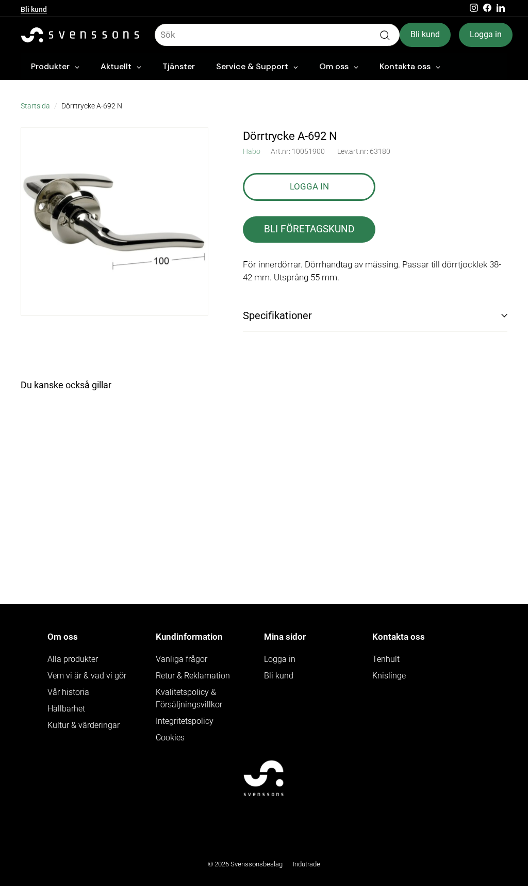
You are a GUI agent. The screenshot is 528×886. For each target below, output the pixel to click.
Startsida (35, 106)
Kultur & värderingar (83, 725)
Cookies (170, 737)
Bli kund (34, 8)
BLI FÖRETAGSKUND (309, 229)
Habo (251, 151)
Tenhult (386, 659)
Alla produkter (72, 659)
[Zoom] (114, 221)
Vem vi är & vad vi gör (86, 676)
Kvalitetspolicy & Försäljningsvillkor (189, 698)
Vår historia (68, 692)
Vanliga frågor (181, 659)
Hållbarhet (66, 709)
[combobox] (277, 35)
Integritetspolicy (184, 721)
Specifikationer (277, 315)
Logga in (486, 34)
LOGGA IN (309, 186)
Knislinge (389, 676)
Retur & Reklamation (193, 676)
